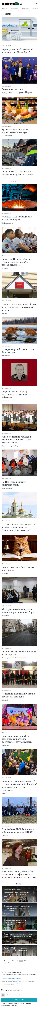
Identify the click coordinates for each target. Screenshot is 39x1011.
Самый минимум (15, 130)
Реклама (10, 1003)
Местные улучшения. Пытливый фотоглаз (19, 653)
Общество (14, 9)
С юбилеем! (14, 394)
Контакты (14, 1005)
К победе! (18, 830)
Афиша (16, 1003)
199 (5, 962)
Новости (4, 9)
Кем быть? (18, 695)
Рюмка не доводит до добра (17, 175)
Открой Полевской (26, 1003)
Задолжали (19, 307)
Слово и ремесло (14, 483)
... (9, 961)
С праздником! (17, 739)
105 (13, 961)
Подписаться (19, 999)
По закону (18, 568)
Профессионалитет (17, 218)
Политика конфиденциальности (11, 978)
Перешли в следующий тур (17, 440)
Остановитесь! (18, 350)
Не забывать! (16, 262)
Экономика (25, 9)
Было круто (18, 610)
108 (25, 961)
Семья (19, 785)
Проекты (3, 1003)
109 (28, 961)
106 (17, 961)
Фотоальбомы (5, 1005)
